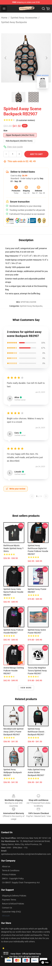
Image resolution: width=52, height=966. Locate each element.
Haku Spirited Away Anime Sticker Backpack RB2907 (36, 772)
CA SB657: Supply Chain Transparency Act (21, 882)
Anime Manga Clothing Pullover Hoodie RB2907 (13, 671)
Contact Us (7, 908)
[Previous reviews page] (32, 496)
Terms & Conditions (10, 870)
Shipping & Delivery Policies (14, 896)
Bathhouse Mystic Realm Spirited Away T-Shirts (13, 548)
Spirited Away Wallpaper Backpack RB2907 (12, 772)
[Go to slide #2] (33, 97)
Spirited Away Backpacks (14, 22)
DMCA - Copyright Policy (13, 878)
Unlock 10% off (5, 953)
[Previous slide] (6, 58)
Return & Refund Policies (13, 904)
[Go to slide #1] (18, 97)
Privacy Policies (9, 874)
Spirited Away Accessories (24, 17)
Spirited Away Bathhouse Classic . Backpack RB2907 (36, 732)
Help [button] (47, 962)
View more (26, 688)
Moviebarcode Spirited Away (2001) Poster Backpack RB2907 (13, 732)
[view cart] (48, 8)
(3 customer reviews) (25, 120)
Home (4, 17)
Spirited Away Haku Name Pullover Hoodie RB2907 (13, 592)
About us (6, 866)
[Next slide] (46, 58)
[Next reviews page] (46, 496)
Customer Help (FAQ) (11, 912)
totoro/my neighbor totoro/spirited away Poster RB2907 (37, 671)
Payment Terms (9, 900)
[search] (43, 8)
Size (5, 130)
